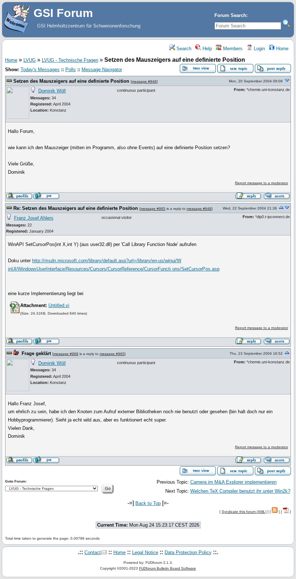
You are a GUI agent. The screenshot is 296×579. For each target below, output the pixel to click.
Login (258, 48)
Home (281, 48)
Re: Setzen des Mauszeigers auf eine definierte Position (75, 208)
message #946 (144, 81)
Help (206, 48)
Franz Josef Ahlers (33, 218)
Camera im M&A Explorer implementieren (233, 482)
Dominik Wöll (52, 91)
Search (183, 48)
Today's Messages (40, 69)
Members (232, 48)
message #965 (152, 209)
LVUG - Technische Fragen (70, 60)
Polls (70, 69)
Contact (92, 552)
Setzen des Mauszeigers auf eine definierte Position (71, 81)
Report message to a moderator (261, 183)
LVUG (29, 60)
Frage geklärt (36, 353)
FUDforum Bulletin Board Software (167, 568)
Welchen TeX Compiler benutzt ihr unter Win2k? (240, 491)
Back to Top (148, 503)
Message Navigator (102, 69)
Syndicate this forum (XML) (244, 512)
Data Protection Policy (188, 552)
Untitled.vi (58, 305)
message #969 (65, 354)
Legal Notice (145, 552)
